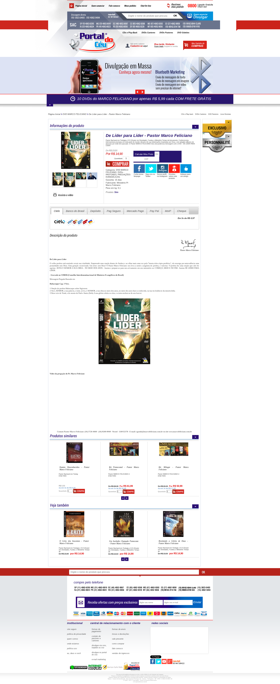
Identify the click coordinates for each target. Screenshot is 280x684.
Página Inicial (54, 114)
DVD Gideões (183, 33)
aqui (145, 46)
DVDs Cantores (148, 33)
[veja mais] (62, 476)
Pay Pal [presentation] (154, 211)
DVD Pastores (213, 114)
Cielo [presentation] (57, 211)
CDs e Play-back (187, 114)
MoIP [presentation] (168, 211)
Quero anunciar (97, 6)
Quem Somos (72, 639)
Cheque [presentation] (181, 211)
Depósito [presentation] (95, 211)
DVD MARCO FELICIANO (74, 114)
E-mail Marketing (99, 659)
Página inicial (81, 6)
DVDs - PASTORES (115, 173)
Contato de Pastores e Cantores (96, 638)
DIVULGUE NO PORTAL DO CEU (99, 653)
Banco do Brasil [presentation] (75, 211)
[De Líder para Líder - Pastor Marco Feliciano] (75, 150)
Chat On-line (146, 6)
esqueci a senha (171, 46)
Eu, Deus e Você (74, 653)
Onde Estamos (73, 644)
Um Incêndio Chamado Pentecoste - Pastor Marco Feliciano (124, 468)
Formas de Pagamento (96, 630)
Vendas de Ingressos (121, 653)
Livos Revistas (225, 114)
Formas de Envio (119, 629)
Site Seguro (71, 629)
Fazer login (158, 46)
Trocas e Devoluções (120, 634)
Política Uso (72, 648)
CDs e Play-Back (130, 33)
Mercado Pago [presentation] (135, 211)
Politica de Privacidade (76, 634)
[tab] (57, 211)
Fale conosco (114, 6)
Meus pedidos (130, 6)
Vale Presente (117, 639)
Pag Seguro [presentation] (114, 211)
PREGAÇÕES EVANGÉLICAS (118, 175)
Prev (137, 92)
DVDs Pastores (166, 33)
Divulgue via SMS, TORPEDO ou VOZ (99, 646)
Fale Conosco (117, 648)
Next (142, 92)
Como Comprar (118, 644)
